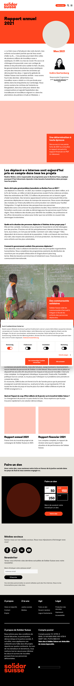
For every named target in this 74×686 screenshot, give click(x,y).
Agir (40, 601)
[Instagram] (14, 550)
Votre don (53, 514)
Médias (24, 610)
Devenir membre (44, 610)
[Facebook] (7, 550)
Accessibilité (60, 615)
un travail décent (60, 79)
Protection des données (60, 608)
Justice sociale (26, 607)
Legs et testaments (45, 613)
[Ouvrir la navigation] (71, 5)
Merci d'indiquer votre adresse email (17, 568)
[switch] (28, 348)
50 (50, 490)
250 (50, 497)
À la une (25, 601)
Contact (7, 610)
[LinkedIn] (22, 550)
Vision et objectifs (10, 607)
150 (62, 490)
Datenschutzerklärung (31, 338)
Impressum (59, 612)
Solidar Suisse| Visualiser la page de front (11, 5)
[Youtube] (29, 550)
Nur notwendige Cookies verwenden (36, 361)
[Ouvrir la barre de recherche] (68, 5)
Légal (58, 601)
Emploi (6, 613)
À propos (8, 601)
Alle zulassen (60, 361)
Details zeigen (63, 355)
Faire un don (60, 5)
